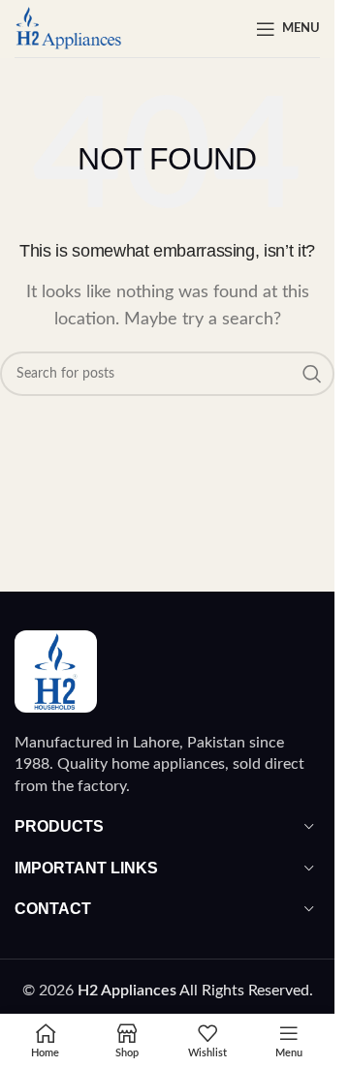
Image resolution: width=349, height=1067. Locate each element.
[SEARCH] (312, 373)
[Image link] (56, 671)
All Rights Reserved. (195, 990)
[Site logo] (68, 28)
